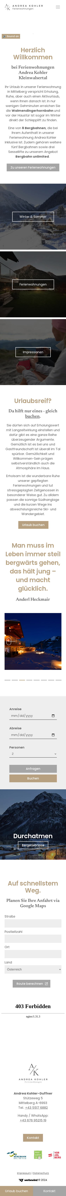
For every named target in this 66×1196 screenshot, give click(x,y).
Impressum (24, 1173)
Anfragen (33, 769)
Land (8, 962)
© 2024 (42, 1180)
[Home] (24, 7)
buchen (32, 416)
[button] (10, 641)
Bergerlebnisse (33, 845)
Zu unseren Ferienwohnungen (33, 167)
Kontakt (33, 1138)
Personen (16, 747)
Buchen (33, 778)
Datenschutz (41, 1173)
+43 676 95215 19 (33, 1120)
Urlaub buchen (16, 1191)
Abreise (15, 728)
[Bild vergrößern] (33, 641)
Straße (10, 916)
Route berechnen (30, 984)
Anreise (15, 709)
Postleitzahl (13, 931)
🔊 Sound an (11, 36)
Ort (7, 947)
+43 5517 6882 (36, 1107)
